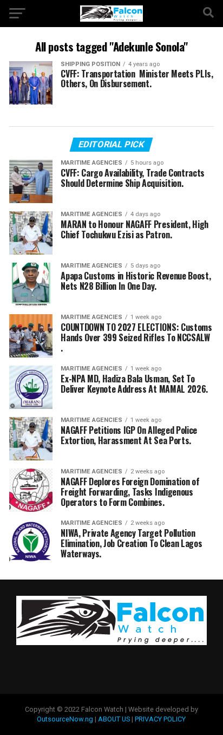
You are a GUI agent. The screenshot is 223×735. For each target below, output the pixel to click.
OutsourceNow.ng (65, 719)
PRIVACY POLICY (160, 719)
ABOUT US (114, 719)
